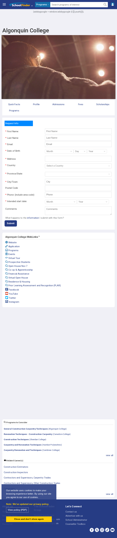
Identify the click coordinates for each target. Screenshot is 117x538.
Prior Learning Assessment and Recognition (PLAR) (34, 285)
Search (105, 4)
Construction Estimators (16, 467)
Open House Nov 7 (17, 266)
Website (12, 242)
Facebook (14, 289)
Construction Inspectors (16, 472)
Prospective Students (19, 262)
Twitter (12, 298)
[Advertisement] (58, 22)
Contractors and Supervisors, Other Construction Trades (32, 483)
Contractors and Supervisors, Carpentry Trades (27, 477)
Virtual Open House (18, 277)
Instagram (14, 302)
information (33, 218)
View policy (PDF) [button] (17, 510)
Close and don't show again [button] (29, 519)
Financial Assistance (18, 273)
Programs (13, 250)
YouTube (13, 293)
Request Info (11, 123)
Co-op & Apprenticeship (20, 269)
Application (14, 246)
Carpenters (9, 488)
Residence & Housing (19, 281)
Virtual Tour (14, 258)
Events (11, 254)
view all (109, 455)
